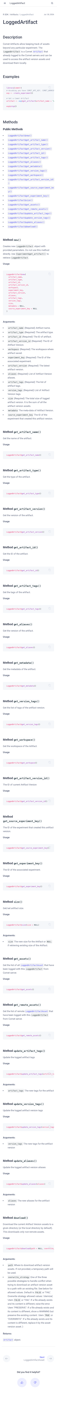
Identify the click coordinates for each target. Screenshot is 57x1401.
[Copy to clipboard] (49, 87)
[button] (22, 1382)
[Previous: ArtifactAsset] (9, 1358)
